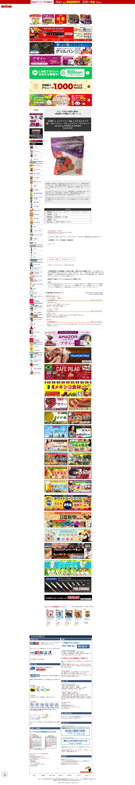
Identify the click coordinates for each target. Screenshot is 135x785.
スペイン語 (36, 346)
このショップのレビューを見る (96, 294)
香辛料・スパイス (37, 181)
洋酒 (35, 257)
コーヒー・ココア (37, 230)
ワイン (35, 253)
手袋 (35, 327)
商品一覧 (66, 40)
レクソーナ (36, 159)
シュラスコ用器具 (37, 312)
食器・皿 (35, 292)
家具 (35, 288)
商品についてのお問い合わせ (55, 265)
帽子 (35, 323)
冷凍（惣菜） (36, 218)
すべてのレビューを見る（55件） (95, 292)
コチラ (68, 279)
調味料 (35, 185)
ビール (35, 248)
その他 (35, 242)
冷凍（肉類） (36, 214)
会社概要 (45, 40)
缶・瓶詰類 (36, 189)
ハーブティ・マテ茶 (38, 234)
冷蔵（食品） (36, 202)
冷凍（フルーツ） (37, 210)
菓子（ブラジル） (37, 165)
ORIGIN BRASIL (37, 372)
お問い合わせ (86, 40)
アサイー (35, 147)
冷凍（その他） (37, 222)
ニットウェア (36, 331)
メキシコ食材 (36, 177)
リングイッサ (36, 151)
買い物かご (76, 40)
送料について (50, 679)
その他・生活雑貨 (37, 368)
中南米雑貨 (36, 364)
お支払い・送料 (55, 40)
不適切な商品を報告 (69, 265)
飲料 (35, 226)
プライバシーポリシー (68, 718)
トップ (34, 40)
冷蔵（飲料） (36, 206)
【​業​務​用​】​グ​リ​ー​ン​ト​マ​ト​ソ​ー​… (87, 620)
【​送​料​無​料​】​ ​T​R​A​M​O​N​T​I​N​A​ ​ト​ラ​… (68, 620)
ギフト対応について (50, 721)
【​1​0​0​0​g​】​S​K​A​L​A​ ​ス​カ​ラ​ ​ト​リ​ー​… (49, 620)
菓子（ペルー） (37, 169)
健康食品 (35, 238)
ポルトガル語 (36, 350)
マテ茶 (35, 155)
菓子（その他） (37, 173)
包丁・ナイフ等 (37, 264)
